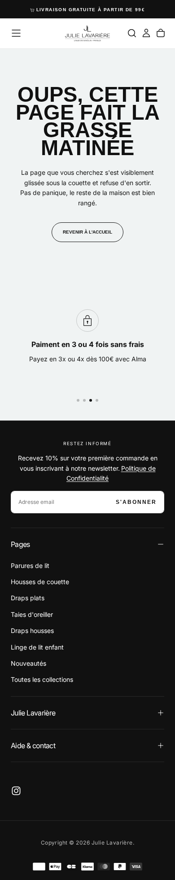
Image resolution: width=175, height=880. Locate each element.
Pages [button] (20, 544)
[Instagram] (16, 790)
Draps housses (32, 630)
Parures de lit (30, 565)
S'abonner (136, 502)
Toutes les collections (42, 679)
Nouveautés (28, 663)
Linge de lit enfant (37, 647)
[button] (16, 33)
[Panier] (160, 33)
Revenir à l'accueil (87, 232)
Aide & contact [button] (33, 745)
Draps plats (27, 598)
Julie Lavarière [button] (33, 712)
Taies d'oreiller (32, 614)
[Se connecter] (146, 33)
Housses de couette (40, 581)
